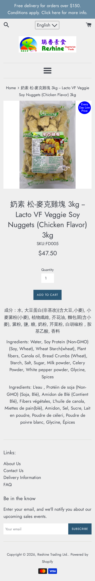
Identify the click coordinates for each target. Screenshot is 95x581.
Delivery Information (22, 477)
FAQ (7, 484)
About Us (12, 464)
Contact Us (13, 470)
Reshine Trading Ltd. (52, 554)
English (44, 25)
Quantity (47, 269)
